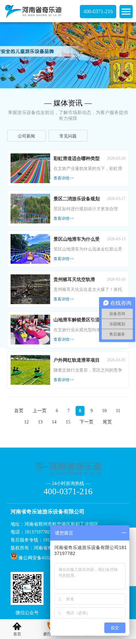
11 (118, 410)
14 (54, 421)
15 (68, 421)
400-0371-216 (98, 11)
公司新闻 (26, 136)
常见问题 (68, 136)
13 (40, 421)
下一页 (86, 421)
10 (104, 410)
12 (26, 421)
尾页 (107, 421)
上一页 (40, 410)
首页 (18, 410)
